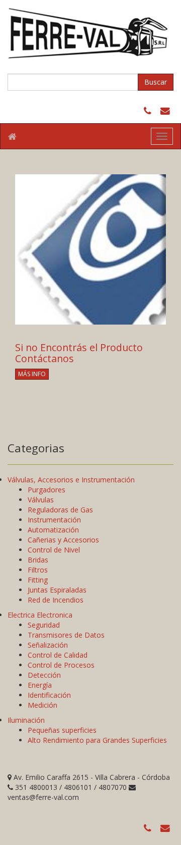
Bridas (38, 560)
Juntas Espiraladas (57, 590)
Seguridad (44, 625)
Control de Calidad (57, 655)
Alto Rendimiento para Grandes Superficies (97, 740)
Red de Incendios (55, 600)
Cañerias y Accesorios (63, 539)
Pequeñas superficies (62, 730)
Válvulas (41, 499)
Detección (44, 675)
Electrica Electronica (40, 615)
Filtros (38, 570)
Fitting (38, 580)
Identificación (49, 695)
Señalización (48, 645)
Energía (40, 685)
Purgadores (46, 489)
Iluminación (26, 720)
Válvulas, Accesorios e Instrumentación (71, 479)
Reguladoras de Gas (60, 509)
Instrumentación (54, 519)
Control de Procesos (61, 665)
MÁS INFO (32, 374)
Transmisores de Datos (66, 635)
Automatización (53, 529)
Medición (42, 705)
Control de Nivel (54, 549)
